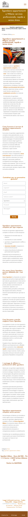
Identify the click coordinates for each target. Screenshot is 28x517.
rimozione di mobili (10, 246)
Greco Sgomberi (7, 277)
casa (4, 73)
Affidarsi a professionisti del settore (13, 87)
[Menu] (25, 4)
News (7, 27)
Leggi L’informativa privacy (11, 500)
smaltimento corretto (9, 93)
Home (3, 27)
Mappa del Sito (18, 502)
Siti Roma (19, 507)
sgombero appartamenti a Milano (12, 450)
